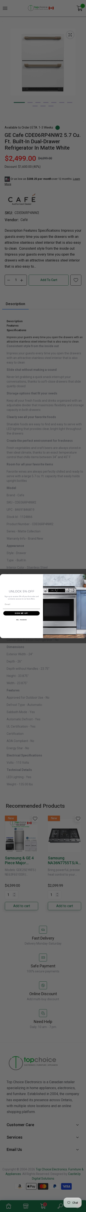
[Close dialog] (83, 576)
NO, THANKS (21, 619)
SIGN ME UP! (21, 613)
